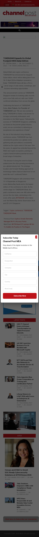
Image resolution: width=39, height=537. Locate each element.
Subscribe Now (20, 296)
